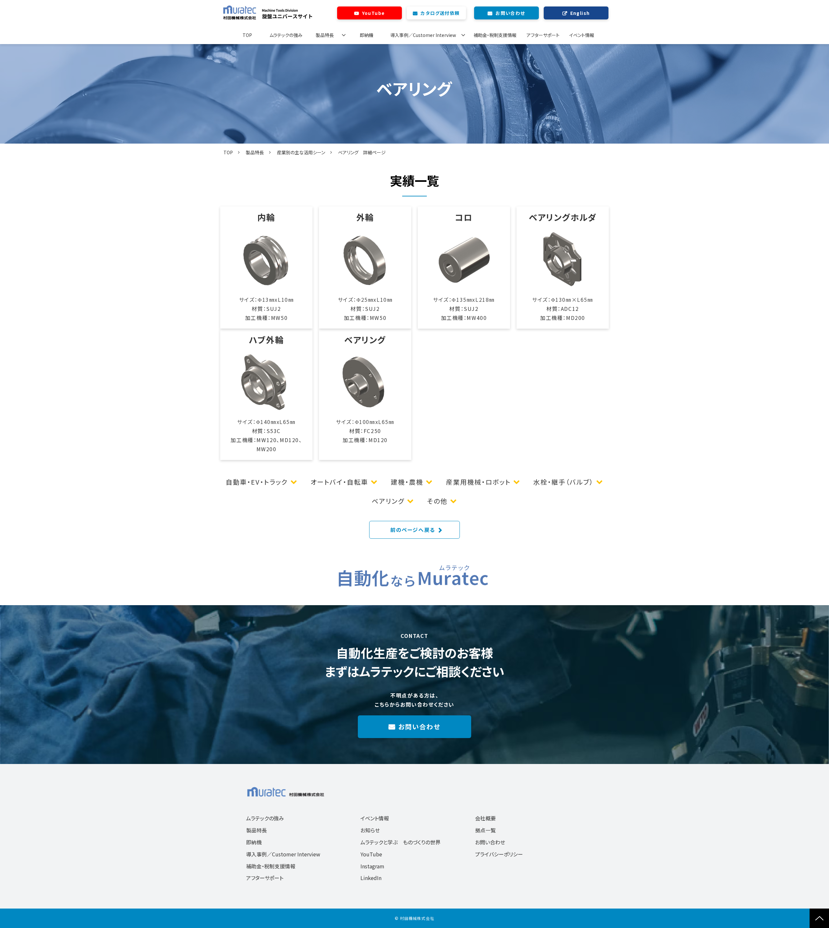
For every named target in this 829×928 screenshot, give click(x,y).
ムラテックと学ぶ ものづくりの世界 (400, 842)
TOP (247, 35)
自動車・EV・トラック (257, 482)
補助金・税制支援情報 (495, 35)
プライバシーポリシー (499, 854)
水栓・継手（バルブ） (563, 482)
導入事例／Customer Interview (423, 35)
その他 (437, 501)
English (580, 13)
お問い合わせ (510, 13)
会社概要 (485, 818)
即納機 (366, 35)
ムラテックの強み (285, 35)
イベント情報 (581, 35)
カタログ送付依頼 (440, 13)
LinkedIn (370, 878)
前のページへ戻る (412, 530)
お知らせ (370, 830)
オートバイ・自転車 (339, 482)
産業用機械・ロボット (478, 482)
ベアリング (388, 501)
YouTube (373, 13)
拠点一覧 (485, 830)
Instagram (372, 866)
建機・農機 (407, 482)
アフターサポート (543, 35)
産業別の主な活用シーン (301, 152)
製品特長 (325, 35)
